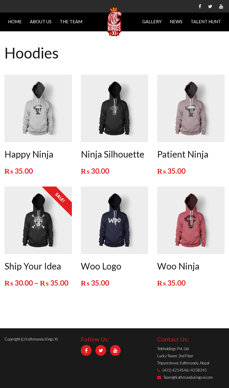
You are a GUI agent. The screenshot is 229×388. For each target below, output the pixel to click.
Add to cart (37, 107)
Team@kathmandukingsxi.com (188, 377)
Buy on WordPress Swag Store (114, 109)
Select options (37, 219)
